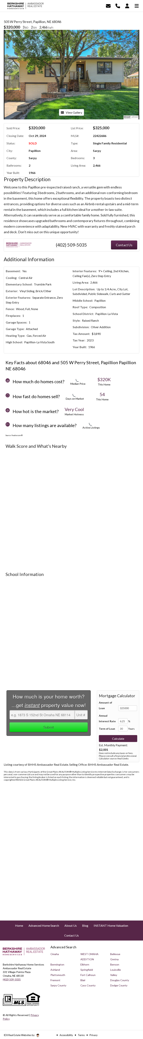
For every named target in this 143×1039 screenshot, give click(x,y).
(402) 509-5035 (71, 245)
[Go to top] (133, 1015)
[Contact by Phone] (117, 5)
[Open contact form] (108, 5)
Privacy (94, 1035)
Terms (81, 1035)
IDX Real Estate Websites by (19, 1035)
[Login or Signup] (127, 5)
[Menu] (137, 5)
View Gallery (74, 112)
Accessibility (66, 1035)
